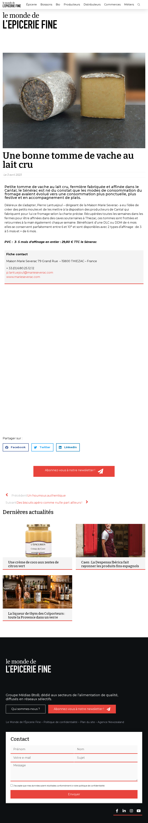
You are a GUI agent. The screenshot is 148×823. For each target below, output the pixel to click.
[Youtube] (138, 811)
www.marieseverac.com (23, 277)
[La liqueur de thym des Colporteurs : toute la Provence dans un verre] (37, 592)
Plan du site (87, 722)
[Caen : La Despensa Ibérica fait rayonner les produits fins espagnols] (110, 540)
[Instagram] (131, 811)
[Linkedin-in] (124, 811)
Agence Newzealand (111, 722)
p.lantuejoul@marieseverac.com (29, 272)
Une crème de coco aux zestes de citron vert (33, 564)
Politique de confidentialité (60, 722)
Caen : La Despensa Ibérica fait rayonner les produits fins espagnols (110, 564)
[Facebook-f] (117, 811)
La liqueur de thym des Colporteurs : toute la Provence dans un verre (36, 616)
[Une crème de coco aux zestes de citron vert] (37, 540)
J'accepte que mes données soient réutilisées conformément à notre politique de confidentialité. (59, 785)
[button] (139, 5)
